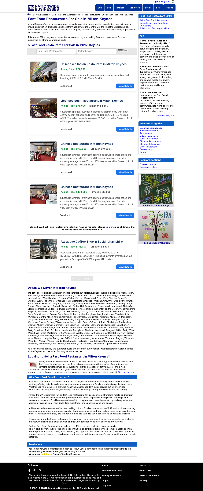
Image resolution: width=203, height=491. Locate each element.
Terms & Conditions (149, 475)
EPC (158, 7)
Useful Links (145, 470)
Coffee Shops (147, 149)
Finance (120, 7)
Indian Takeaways (149, 136)
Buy (100, 7)
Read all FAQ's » (165, 115)
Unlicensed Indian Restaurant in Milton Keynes (94, 64)
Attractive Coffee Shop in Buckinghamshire (92, 241)
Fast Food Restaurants (89, 15)
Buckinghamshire (110, 15)
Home (33, 15)
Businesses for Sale (46, 15)
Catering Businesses (67, 15)
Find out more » (126, 372)
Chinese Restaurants (150, 141)
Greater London (148, 164)
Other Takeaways (149, 146)
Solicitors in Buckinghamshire (154, 28)
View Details (125, 86)
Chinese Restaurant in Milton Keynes (87, 144)
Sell (109, 7)
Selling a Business (111, 475)
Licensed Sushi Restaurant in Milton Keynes (92, 100)
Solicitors (134, 7)
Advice (169, 7)
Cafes (143, 152)
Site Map (143, 480)
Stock (148, 7)
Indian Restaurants (149, 130)
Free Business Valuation (156, 243)
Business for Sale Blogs (156, 205)
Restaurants (146, 133)
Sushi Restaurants (149, 138)
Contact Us (144, 465)
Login (155, 1)
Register (165, 1)
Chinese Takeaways (150, 144)
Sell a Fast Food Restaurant (153, 20)
